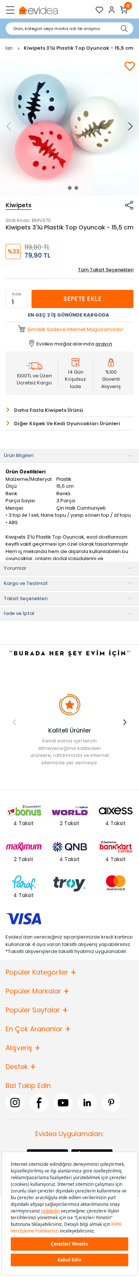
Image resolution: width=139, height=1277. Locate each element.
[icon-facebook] (39, 1102)
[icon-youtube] (63, 1102)
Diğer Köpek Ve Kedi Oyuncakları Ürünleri (67, 423)
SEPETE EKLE (82, 298)
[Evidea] (38, 10)
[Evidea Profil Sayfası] (111, 10)
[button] (63, 188)
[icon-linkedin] (87, 1102)
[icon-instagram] (15, 1102)
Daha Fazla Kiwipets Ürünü (48, 410)
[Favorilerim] (99, 10)
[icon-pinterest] (111, 1102)
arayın (103, 343)
